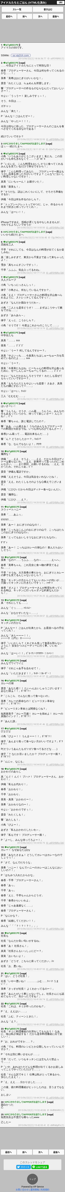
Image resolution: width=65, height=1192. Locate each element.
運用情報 (34, 1190)
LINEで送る (41, 1167)
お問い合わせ (22, 1190)
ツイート (25, 1167)
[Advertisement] (32, 31)
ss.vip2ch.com (21, 55)
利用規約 (45, 1190)
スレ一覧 (17, 9)
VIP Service (38, 1186)
